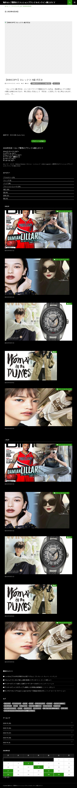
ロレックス (56, 83)
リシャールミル (48, 706)
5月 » (8, 777)
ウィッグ (7, 180)
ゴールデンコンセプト (10, 708)
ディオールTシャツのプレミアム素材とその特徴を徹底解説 (23, 687)
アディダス (64, 708)
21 (49, 771)
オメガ (25, 703)
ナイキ (31, 703)
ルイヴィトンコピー (9, 158)
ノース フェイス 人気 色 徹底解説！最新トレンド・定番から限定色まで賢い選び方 (31, 385)
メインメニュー (74, 2)
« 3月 (4, 777)
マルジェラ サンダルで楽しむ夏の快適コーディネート (22, 680)
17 (8, 771)
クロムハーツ (23, 706)
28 (49, 774)
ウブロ (20, 708)
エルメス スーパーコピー (11, 151)
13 (38, 767)
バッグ (7, 183)
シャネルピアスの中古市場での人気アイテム (19, 676)
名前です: (6, 135)
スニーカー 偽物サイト (35, 706)
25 (23, 83)
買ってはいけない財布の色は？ (51, 708)
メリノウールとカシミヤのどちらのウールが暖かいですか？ (19, 710)
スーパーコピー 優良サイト (11, 157)
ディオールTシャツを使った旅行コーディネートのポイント (23, 683)
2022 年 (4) (6, 742)
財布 (6, 195)
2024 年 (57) (7, 733)
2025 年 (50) (7, 728)
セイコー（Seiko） (60, 703)
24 (8, 774)
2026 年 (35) (7, 723)
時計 (27, 83)
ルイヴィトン (28, 708)
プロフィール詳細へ (38, 141)
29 (59, 774)
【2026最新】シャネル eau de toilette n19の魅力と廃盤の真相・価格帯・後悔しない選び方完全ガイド (37, 299)
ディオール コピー (9, 160)
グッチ (15, 706)
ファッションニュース (11, 186)
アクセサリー (9, 177)
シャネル (49, 703)
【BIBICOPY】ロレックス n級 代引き (24, 80)
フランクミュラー (40, 703)
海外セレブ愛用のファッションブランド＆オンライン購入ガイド (29, 2)
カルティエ (57, 706)
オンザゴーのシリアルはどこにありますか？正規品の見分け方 (24, 691)
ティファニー (37, 708)
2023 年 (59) (7, 738)
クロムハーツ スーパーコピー (12, 155)
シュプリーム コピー (9, 153)
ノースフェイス (17, 703)
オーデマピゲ (8, 706)
